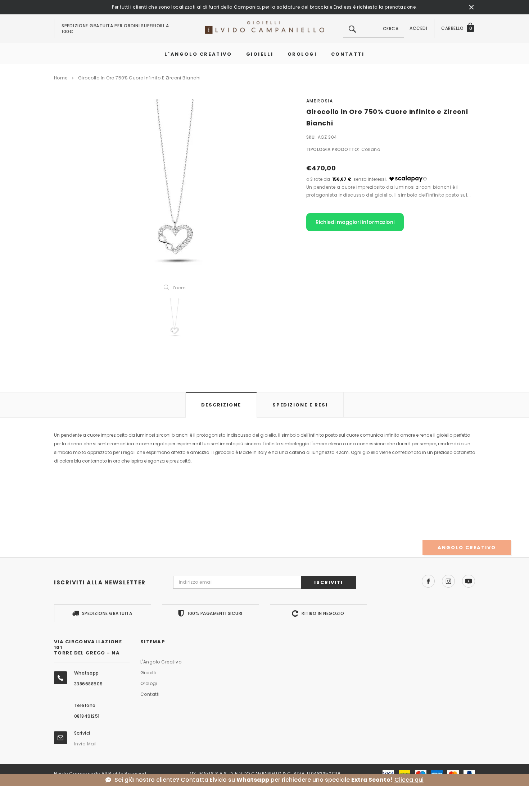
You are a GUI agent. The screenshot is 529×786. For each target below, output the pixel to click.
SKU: (311, 137)
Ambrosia (319, 101)
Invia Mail (85, 744)
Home (61, 78)
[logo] (264, 27)
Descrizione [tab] (221, 404)
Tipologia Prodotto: (333, 149)
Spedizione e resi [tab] (300, 404)
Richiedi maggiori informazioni (355, 222)
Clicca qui (409, 780)
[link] (174, 319)
